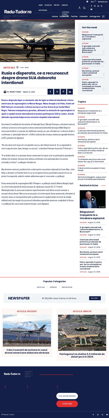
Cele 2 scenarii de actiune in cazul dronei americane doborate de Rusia (27, 351)
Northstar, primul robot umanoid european (90, 73)
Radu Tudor (15, 92)
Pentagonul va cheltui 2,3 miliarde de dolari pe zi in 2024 (82, 355)
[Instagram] (95, 6)
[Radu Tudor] (5, 91)
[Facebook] (91, 6)
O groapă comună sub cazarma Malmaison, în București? (91, 49)
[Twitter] (101, 6)
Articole (9, 68)
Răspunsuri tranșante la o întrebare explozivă (92, 36)
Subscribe (67, 403)
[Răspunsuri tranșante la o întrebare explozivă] (93, 199)
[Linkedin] (98, 6)
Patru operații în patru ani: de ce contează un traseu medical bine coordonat (91, 86)
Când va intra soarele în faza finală (91, 169)
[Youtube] (91, 9)
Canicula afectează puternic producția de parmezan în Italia (92, 61)
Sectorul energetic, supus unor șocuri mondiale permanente (92, 178)
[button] (84, 8)
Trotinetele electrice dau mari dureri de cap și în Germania (92, 160)
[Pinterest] (63, 92)
